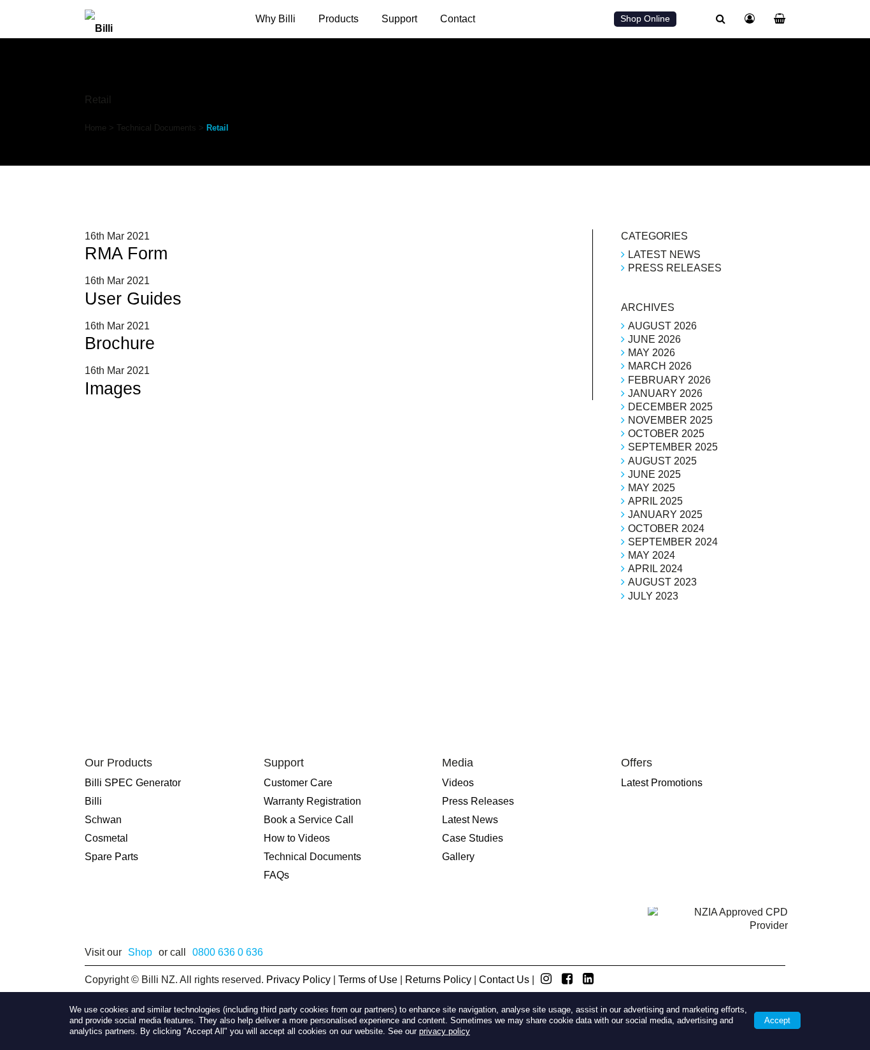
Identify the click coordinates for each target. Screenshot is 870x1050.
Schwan (103, 819)
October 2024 (666, 528)
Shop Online (645, 18)
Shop (140, 952)
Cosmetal (106, 838)
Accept (777, 1020)
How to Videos (297, 838)
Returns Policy (438, 979)
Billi (93, 801)
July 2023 (653, 596)
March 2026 (660, 366)
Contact (457, 18)
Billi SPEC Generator (133, 782)
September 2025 (673, 447)
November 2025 (670, 420)
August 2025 (662, 461)
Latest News (664, 254)
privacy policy (444, 1031)
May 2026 (651, 352)
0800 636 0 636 (227, 952)
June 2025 (654, 474)
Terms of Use (367, 979)
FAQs (276, 875)
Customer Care (298, 782)
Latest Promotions (661, 782)
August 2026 (662, 325)
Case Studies (472, 838)
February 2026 (669, 380)
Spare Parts (111, 856)
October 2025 (666, 433)
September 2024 (673, 541)
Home (95, 128)
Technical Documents (156, 128)
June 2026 (654, 339)
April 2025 (655, 501)
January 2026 (665, 393)
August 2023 (662, 582)
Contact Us (504, 979)
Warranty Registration (312, 801)
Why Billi (275, 18)
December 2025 (670, 406)
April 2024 (655, 568)
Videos (458, 782)
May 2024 (651, 555)
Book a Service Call (308, 819)
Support (399, 18)
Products (338, 18)
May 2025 (651, 487)
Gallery (458, 856)
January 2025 (665, 514)
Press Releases (675, 267)
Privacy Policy (298, 979)
